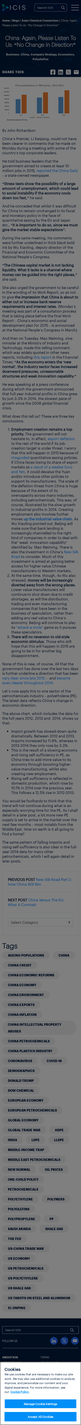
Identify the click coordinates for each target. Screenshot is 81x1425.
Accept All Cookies (40, 1416)
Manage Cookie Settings (40, 1404)
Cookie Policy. (19, 1392)
